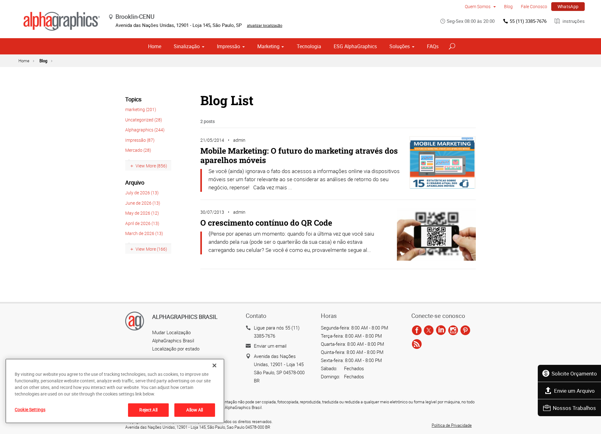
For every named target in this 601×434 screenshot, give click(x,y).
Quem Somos (478, 6)
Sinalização (187, 46)
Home (154, 46)
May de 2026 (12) (142, 213)
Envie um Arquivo (574, 390)
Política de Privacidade (452, 425)
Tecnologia (309, 46)
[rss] (416, 344)
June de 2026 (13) (142, 203)
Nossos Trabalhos (574, 407)
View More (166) (151, 249)
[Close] (214, 365)
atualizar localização (264, 25)
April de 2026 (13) (142, 223)
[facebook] (416, 331)
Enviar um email (270, 346)
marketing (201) (140, 109)
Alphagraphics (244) (145, 130)
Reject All (148, 410)
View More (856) (151, 166)
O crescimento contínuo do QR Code (266, 222)
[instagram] (453, 331)
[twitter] (428, 331)
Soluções (399, 46)
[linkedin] (440, 331)
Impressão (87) (140, 140)
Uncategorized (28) (143, 120)
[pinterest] (465, 331)
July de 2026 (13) (142, 193)
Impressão (228, 46)
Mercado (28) (138, 150)
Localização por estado (175, 348)
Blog (508, 6)
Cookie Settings (30, 409)
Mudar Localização (171, 332)
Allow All (194, 410)
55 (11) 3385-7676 (528, 21)
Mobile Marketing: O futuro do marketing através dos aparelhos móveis (299, 155)
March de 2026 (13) (144, 233)
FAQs (433, 46)
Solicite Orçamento (574, 373)
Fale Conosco (534, 6)
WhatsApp (568, 6)
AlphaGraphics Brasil (173, 340)
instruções (573, 21)
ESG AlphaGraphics (355, 46)
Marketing (268, 46)
